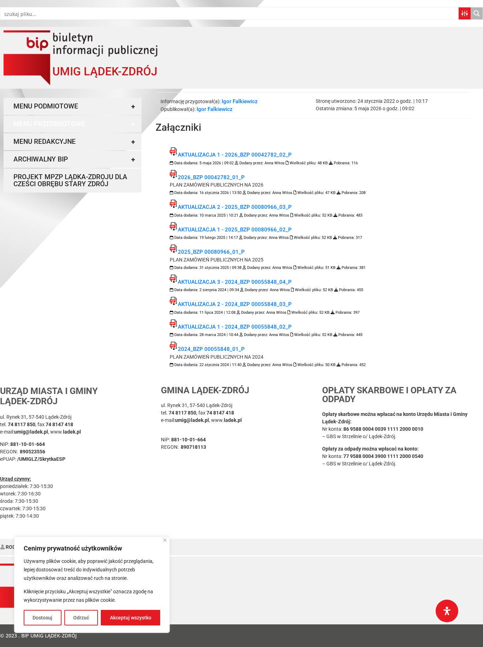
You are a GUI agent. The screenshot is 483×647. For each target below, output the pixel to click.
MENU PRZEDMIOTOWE (74, 124)
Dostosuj (42, 617)
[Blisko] (165, 540)
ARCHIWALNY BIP (74, 159)
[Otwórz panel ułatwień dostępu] (447, 611)
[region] (92, 585)
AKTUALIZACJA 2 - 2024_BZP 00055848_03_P (235, 304)
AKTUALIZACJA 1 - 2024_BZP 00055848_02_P (235, 327)
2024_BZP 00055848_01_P (211, 349)
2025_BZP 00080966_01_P (211, 252)
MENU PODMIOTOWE (74, 106)
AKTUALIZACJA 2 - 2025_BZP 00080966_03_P (235, 207)
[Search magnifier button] (477, 13)
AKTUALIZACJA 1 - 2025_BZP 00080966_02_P (235, 230)
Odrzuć (81, 617)
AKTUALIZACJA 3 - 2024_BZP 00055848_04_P (235, 282)
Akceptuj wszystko (130, 617)
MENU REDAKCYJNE (74, 141)
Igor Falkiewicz (240, 101)
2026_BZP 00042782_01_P (211, 177)
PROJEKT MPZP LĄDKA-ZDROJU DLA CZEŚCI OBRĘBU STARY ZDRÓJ (70, 180)
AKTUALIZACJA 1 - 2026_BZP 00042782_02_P (235, 155)
